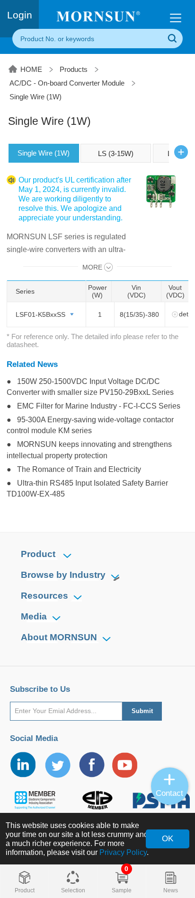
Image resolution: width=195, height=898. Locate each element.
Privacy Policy (123, 852)
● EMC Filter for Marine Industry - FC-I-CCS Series (93, 405)
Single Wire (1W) (35, 97)
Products (74, 69)
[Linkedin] (23, 764)
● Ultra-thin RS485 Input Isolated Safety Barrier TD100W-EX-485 (87, 488)
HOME (31, 69)
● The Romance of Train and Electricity (74, 469)
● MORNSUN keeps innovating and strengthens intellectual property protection (89, 449)
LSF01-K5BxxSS (40, 314)
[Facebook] (91, 764)
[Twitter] (57, 764)
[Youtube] (125, 764)
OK (167, 838)
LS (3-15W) (115, 153)
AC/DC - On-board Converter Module (66, 83)
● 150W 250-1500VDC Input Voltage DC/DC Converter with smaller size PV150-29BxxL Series (90, 386)
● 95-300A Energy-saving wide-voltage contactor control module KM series (90, 425)
